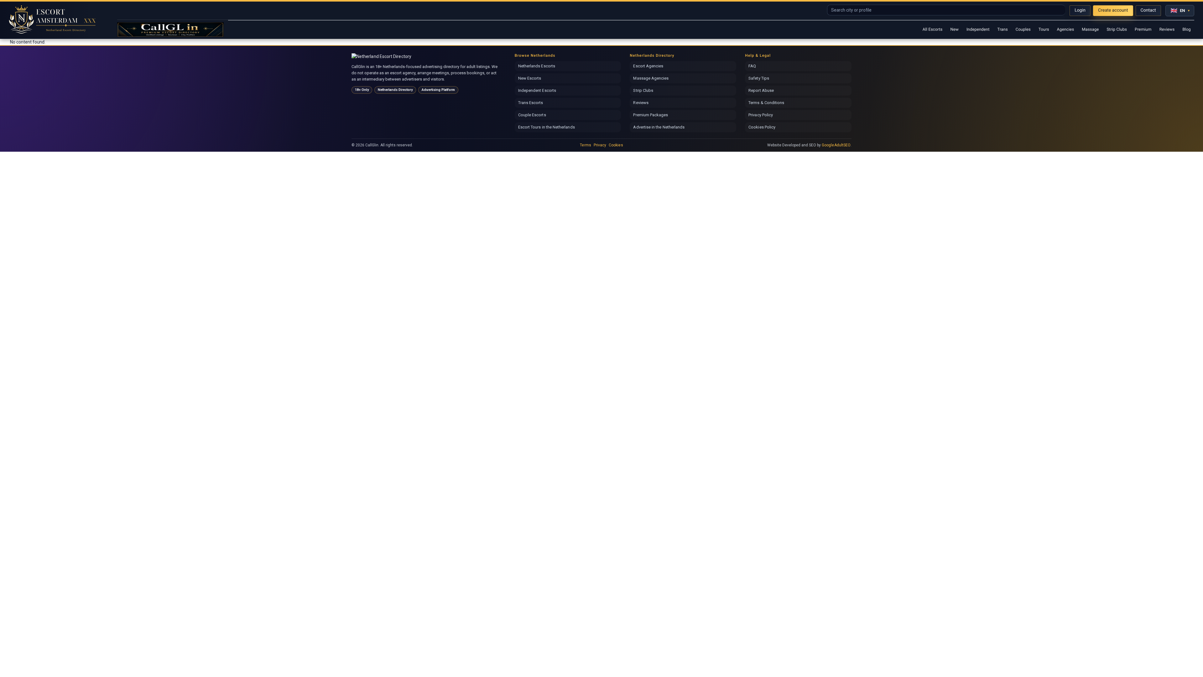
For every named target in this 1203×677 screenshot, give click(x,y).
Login (1080, 10)
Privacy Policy (760, 115)
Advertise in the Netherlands (659, 127)
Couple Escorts (532, 115)
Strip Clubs (1117, 29)
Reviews (1167, 29)
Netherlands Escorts (536, 66)
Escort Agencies (648, 66)
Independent (978, 29)
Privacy (600, 145)
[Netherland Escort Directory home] (384, 56)
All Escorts (933, 29)
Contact (1148, 10)
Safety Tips (758, 78)
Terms (585, 145)
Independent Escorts (537, 90)
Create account (1113, 10)
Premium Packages (650, 115)
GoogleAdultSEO (836, 145)
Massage (1090, 29)
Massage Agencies (651, 78)
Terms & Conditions (766, 102)
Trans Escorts (530, 102)
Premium (1143, 29)
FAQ (752, 66)
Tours (1044, 29)
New (954, 29)
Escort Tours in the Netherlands (546, 127)
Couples (1023, 29)
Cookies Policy (761, 127)
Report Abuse (761, 90)
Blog (1186, 29)
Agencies (1065, 29)
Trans (1002, 29)
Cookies (616, 145)
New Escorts (529, 78)
